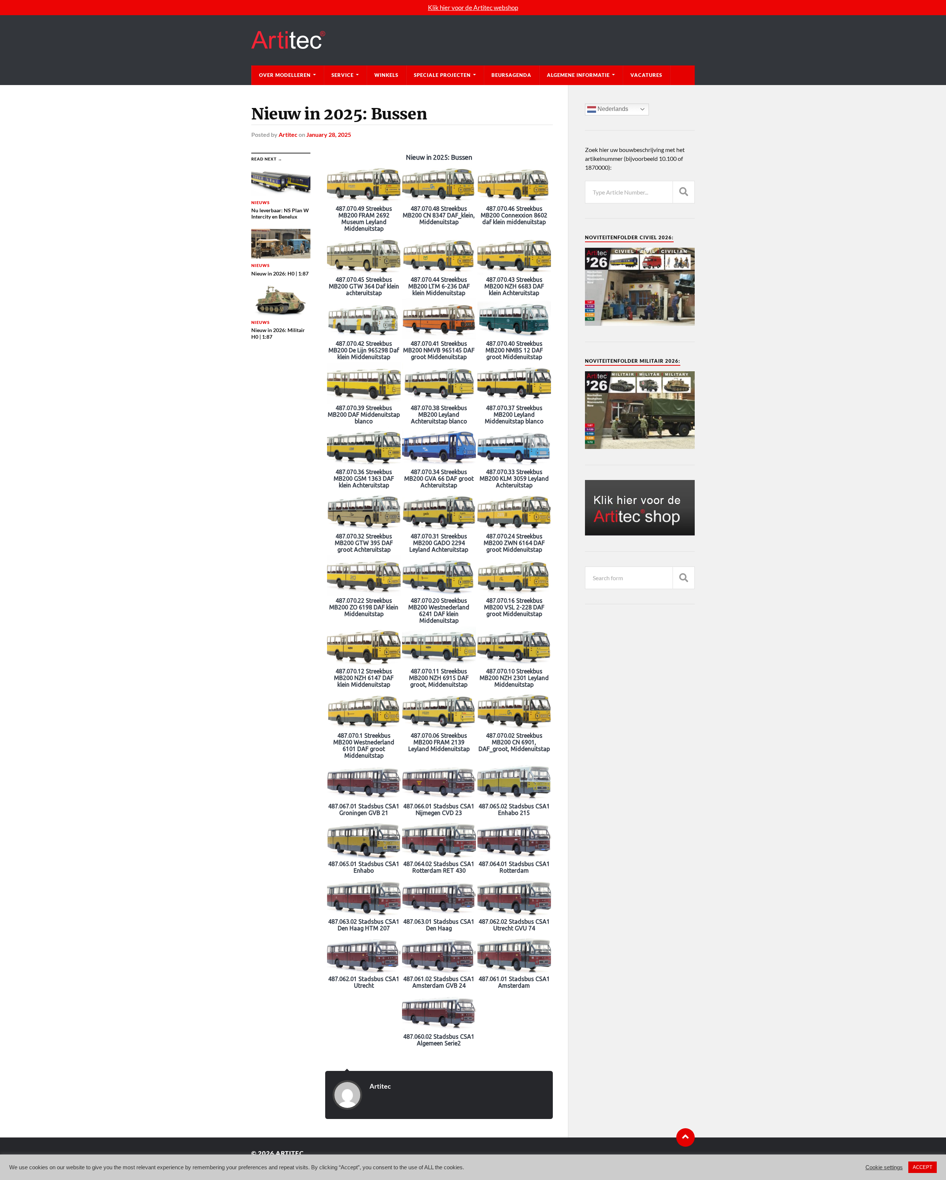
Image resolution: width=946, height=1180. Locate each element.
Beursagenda (511, 75)
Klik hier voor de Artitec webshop (473, 7)
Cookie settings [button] (884, 1167)
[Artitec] (473, 40)
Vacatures (646, 75)
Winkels (386, 75)
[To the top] (685, 1137)
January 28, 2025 (328, 134)
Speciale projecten (442, 75)
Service (342, 75)
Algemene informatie (578, 75)
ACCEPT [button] (922, 1167)
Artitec (288, 134)
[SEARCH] (684, 192)
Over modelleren (285, 75)
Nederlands (612, 109)
